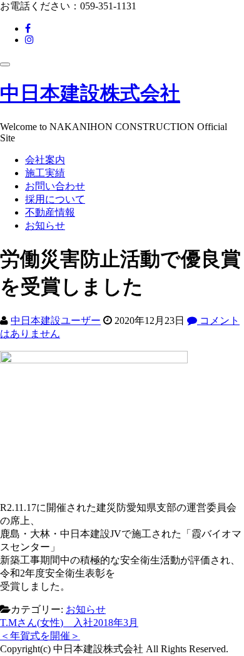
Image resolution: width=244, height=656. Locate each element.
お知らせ (45, 225)
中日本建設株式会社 (90, 93)
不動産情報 (50, 212)
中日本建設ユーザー (56, 320)
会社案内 (45, 159)
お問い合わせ (55, 186)
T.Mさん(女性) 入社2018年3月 (69, 622)
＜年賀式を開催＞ (40, 635)
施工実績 (45, 173)
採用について (55, 199)
